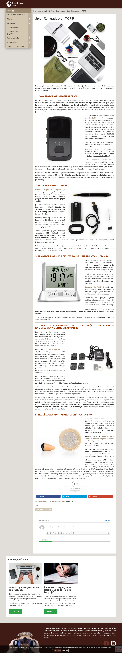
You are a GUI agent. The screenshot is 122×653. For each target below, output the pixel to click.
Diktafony (10, 19)
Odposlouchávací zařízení (16, 15)
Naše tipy (10, 11)
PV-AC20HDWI (54, 350)
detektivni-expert (59, 501)
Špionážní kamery (13, 27)
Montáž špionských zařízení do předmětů (24, 588)
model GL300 (90, 118)
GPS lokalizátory (12, 42)
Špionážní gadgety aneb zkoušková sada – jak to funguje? (57, 590)
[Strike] (56, 533)
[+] (74, 533)
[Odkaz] (69, 533)
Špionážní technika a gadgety (14, 32)
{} (71, 533)
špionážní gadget (43, 510)
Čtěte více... (15, 611)
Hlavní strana (38, 11)
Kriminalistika (11, 23)
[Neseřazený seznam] (61, 533)
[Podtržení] (53, 533)
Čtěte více (65, 650)
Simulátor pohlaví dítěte (15, 46)
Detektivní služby (13, 38)
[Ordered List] (58, 533)
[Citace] (64, 533)
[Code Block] (66, 533)
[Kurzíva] (50, 533)
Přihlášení (106, 520)
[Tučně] (48, 533)
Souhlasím (58, 650)
